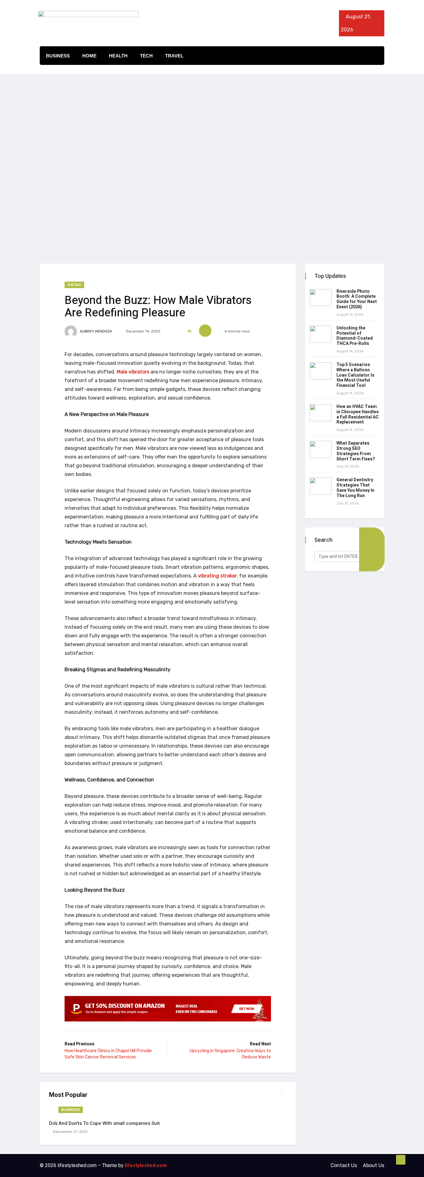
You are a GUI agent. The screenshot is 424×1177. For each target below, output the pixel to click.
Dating (74, 285)
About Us (373, 1165)
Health (118, 55)
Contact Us (344, 1165)
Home (89, 55)
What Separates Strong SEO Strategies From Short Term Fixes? (355, 451)
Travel (174, 55)
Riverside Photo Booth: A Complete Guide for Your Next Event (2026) (356, 299)
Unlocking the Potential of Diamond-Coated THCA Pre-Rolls (354, 336)
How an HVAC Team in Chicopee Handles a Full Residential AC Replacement (357, 414)
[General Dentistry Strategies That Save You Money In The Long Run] (321, 486)
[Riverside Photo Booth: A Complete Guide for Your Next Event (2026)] (321, 297)
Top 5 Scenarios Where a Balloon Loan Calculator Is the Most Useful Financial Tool (355, 375)
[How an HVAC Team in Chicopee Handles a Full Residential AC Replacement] (321, 412)
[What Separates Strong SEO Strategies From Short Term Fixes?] (321, 449)
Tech (146, 55)
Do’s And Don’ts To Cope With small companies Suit (104, 1123)
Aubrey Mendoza (95, 331)
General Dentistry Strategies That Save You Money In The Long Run (355, 488)
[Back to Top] (400, 1160)
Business (58, 55)
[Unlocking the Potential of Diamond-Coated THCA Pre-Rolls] (321, 334)
